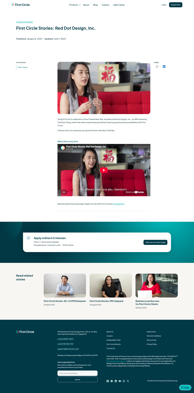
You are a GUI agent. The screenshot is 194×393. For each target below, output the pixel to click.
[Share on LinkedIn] (164, 66)
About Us (110, 332)
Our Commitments (114, 344)
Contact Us (111, 348)
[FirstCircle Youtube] (120, 380)
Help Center (119, 4)
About (86, 4)
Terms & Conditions (154, 336)
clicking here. (119, 204)
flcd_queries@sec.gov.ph (116, 361)
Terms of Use (151, 340)
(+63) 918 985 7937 (65, 344)
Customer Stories (24, 22)
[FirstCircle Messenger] (112, 380)
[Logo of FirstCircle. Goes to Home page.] (21, 4)
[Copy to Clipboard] (157, 66)
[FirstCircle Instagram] (124, 380)
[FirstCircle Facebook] (108, 380)
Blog (95, 4)
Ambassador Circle (114, 340)
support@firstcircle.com (68, 348)
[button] (74, 5)
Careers (105, 4)
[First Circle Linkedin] (116, 380)
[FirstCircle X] (128, 380)
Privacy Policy (152, 344)
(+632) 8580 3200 (65, 339)
